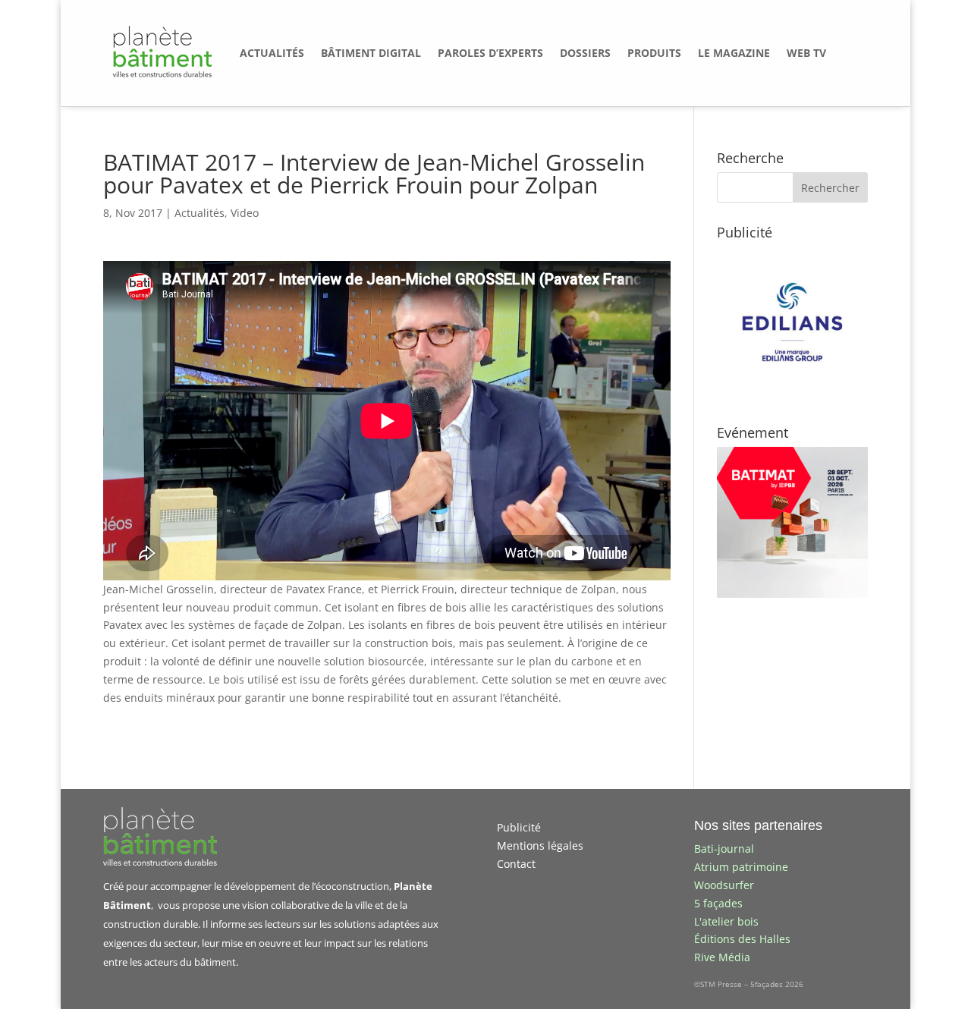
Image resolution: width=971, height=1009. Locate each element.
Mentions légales (540, 845)
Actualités (199, 213)
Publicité (519, 827)
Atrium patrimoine (741, 867)
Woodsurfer (724, 885)
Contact (516, 864)
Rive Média (722, 957)
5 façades (718, 903)
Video (245, 213)
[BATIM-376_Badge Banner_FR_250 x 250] (792, 593)
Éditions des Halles (742, 939)
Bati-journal (724, 848)
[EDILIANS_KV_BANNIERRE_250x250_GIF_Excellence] (792, 393)
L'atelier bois (726, 921)
